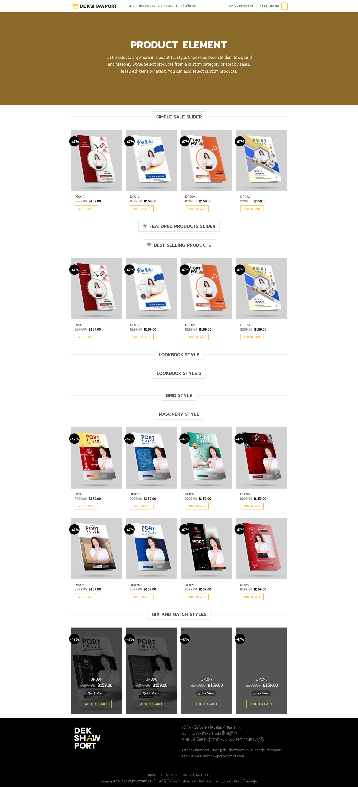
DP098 (135, 494)
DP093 (190, 585)
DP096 (245, 494)
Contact (196, 775)
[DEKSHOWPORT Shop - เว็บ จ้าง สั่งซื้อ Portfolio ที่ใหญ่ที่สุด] (96, 6)
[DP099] (96, 458)
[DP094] (151, 548)
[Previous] (71, 175)
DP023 (245, 196)
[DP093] (206, 548)
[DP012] (151, 160)
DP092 (245, 585)
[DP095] (96, 548)
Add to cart (86, 208)
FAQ (207, 775)
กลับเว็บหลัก (189, 6)
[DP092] (261, 548)
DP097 (190, 494)
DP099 (80, 494)
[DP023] (261, 160)
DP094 (135, 585)
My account (168, 6)
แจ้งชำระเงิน (147, 6)
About (152, 775)
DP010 (80, 196)
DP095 (80, 585)
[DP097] (206, 458)
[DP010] (96, 160)
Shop (132, 6)
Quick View (96, 693)
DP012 (135, 196)
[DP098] (151, 458)
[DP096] (261, 458)
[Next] (287, 175)
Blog (183, 775)
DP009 (190, 196)
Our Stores (168, 775)
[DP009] (206, 160)
